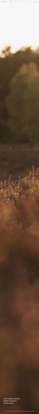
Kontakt (11, 2)
